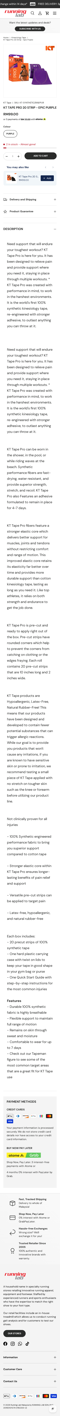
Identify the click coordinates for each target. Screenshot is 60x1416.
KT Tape (7, 102)
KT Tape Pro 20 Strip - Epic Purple (18, 40)
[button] (47, 13)
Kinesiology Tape (19, 38)
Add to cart (41, 155)
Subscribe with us (30, 28)
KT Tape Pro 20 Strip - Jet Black (29, 176)
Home (5, 38)
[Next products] (53, 167)
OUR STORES (14, 1333)
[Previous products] (45, 167)
